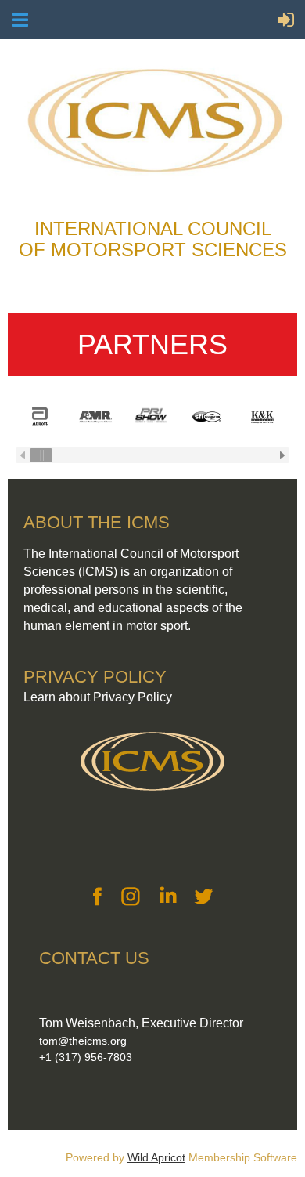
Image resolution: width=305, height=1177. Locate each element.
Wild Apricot (156, 1157)
